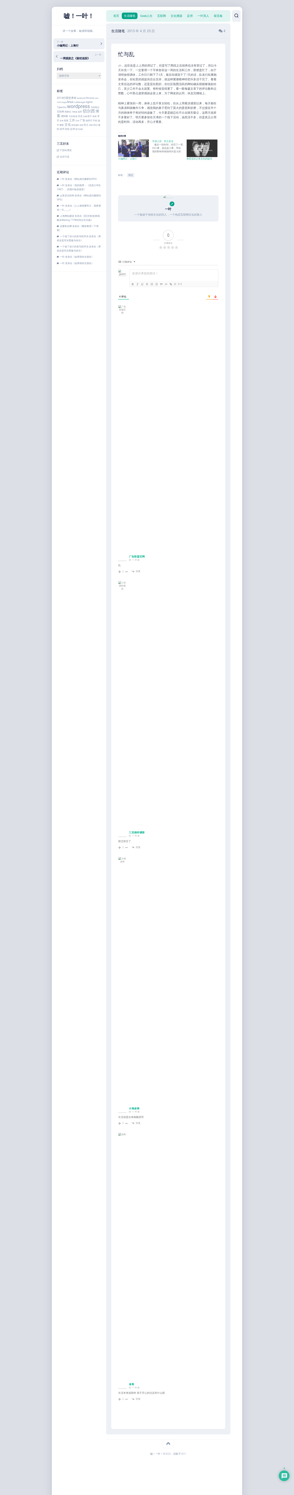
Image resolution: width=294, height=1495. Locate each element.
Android (81, 98)
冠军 (80, 111)
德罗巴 (89, 120)
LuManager (79, 102)
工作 (72, 120)
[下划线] (142, 284)
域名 (94, 116)
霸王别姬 (79, 129)
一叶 (62, 179)
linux (70, 102)
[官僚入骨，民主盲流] (169, 146)
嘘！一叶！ (79, 16)
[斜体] (137, 284)
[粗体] (132, 284)
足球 (72, 129)
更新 (81, 125)
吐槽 (85, 116)
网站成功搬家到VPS (85, 179)
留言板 (218, 16)
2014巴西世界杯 (67, 98)
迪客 (131, 1384)
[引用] (161, 284)
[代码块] (166, 284)
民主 (86, 125)
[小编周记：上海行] (133, 148)
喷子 (89, 116)
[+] (180, 284)
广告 (82, 120)
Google (64, 102)
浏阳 (91, 125)
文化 (67, 125)
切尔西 (89, 111)
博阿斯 (64, 116)
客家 (66, 120)
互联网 (60, 111)
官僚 (61, 121)
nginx (89, 102)
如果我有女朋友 (83, 256)
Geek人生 (146, 16)
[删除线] (147, 284)
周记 (130, 175)
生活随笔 (129, 16)
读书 (62, 129)
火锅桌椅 (134, 1108)
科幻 (95, 125)
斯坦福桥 (75, 125)
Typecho (62, 107)
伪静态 (67, 111)
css (96, 98)
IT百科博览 (66, 150)
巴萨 (77, 121)
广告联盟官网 (137, 556)
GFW (59, 102)
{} (175, 284)
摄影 (62, 125)
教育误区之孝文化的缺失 (199, 158)
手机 (95, 120)
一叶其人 (203, 16)
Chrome (89, 98)
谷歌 (67, 129)
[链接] (170, 284)
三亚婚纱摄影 (137, 832)
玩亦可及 (64, 156)
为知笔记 (95, 107)
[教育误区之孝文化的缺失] (202, 148)
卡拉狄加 (73, 116)
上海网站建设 (67, 216)
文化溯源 (176, 16)
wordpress (78, 106)
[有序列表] (151, 284)
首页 (116, 16)
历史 (80, 116)
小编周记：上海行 (127, 158)
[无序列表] (156, 284)
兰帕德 (74, 112)
